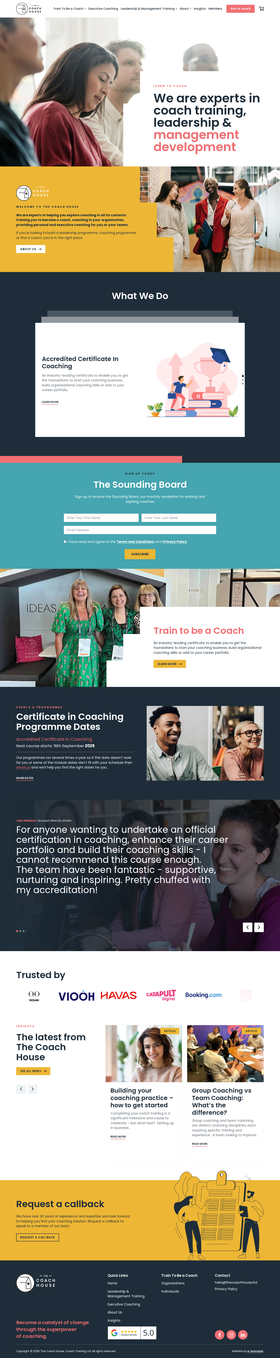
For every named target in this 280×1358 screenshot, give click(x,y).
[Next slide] (259, 927)
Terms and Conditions (135, 541)
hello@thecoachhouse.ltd (236, 1282)
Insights (200, 9)
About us (28, 249)
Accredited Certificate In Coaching (80, 362)
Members (215, 9)
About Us (115, 1312)
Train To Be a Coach (68, 9)
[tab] (243, 376)
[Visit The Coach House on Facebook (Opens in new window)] (219, 1335)
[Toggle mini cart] (261, 8)
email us (23, 767)
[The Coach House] (28, 9)
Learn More (172, 664)
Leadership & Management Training (148, 9)
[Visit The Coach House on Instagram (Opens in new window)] (231, 1335)
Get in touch (240, 9)
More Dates (24, 778)
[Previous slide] (247, 927)
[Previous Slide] (21, 1089)
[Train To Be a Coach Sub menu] (85, 9)
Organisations (173, 1283)
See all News (30, 1071)
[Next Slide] (32, 1089)
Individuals (170, 1291)
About (184, 9)
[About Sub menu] (190, 9)
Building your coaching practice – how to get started (142, 1097)
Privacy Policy (175, 541)
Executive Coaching (103, 9)
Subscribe (140, 554)
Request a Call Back (37, 1237)
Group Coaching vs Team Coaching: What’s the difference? (221, 1101)
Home (112, 1283)
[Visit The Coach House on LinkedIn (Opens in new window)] (243, 1335)
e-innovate (255, 1351)
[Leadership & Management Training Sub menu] (176, 9)
